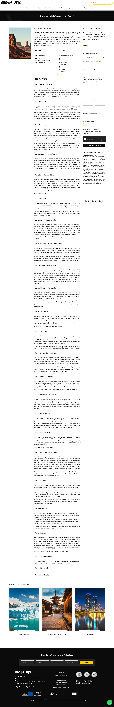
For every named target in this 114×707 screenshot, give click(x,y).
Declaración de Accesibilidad (61, 687)
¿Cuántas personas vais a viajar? (91, 62)
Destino (85, 45)
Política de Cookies (61, 680)
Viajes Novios (49, 8)
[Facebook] (88, 201)
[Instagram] (85, 201)
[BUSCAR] (111, 3)
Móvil (96, 104)
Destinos (28, 8)
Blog (77, 8)
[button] (109, 702)
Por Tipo (38, 8)
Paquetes (70, 8)
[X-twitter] (102, 201)
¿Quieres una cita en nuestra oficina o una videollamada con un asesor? (94, 112)
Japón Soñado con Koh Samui (57, 634)
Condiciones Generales (61, 682)
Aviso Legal (61, 678)
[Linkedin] (95, 201)
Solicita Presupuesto (88, 8)
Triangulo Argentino (24, 634)
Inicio (21, 8)
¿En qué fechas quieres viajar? (91, 53)
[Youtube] (99, 201)
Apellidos (97, 96)
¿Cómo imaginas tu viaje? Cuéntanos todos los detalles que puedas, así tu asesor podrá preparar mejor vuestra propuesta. (92, 80)
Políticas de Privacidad (89, 121)
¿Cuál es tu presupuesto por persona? (93, 70)
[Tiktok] (92, 201)
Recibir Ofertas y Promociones (91, 129)
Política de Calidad (61, 685)
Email (84, 104)
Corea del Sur (90, 634)
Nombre (85, 96)
